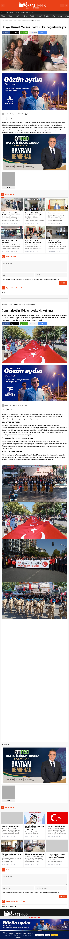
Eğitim (10, 20)
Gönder (25, 32)
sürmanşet (6, 744)
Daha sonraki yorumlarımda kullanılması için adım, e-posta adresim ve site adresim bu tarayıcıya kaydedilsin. (31, 279)
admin (6, 114)
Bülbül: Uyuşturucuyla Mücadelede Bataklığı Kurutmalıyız (23, 12)
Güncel (10, 304)
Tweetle (16, 32)
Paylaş (7, 32)
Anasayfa (4, 20)
